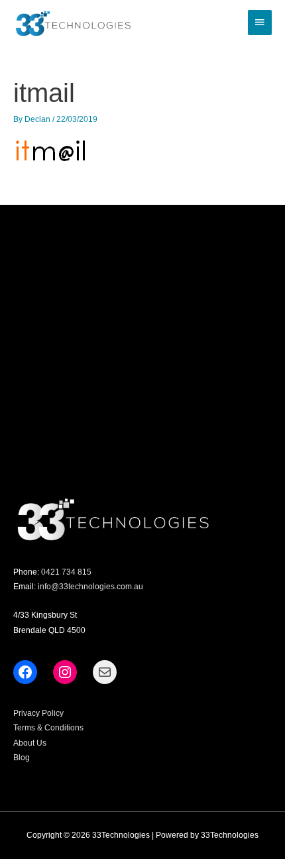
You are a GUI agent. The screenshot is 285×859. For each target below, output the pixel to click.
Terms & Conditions (48, 727)
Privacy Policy (38, 713)
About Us (29, 743)
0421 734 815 (66, 572)
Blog (21, 757)
